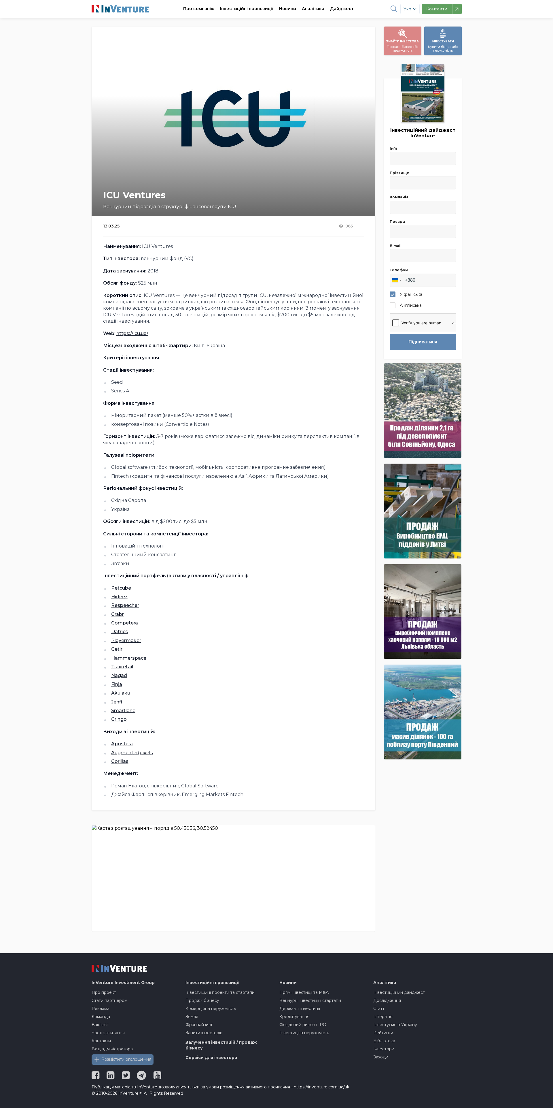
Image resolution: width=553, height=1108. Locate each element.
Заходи (380, 1057)
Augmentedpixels (132, 752)
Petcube (121, 588)
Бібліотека (384, 1040)
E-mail (396, 246)
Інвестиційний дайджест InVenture (422, 132)
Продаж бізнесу (202, 1000)
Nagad (119, 675)
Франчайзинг (199, 1024)
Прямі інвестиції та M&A (304, 992)
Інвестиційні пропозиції (246, 8)
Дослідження (387, 1000)
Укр (407, 9)
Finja (116, 684)
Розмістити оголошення (126, 1059)
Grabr (117, 614)
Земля (191, 1016)
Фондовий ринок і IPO (302, 1024)
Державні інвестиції (299, 1008)
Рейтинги (383, 1032)
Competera (124, 623)
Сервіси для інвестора (211, 1057)
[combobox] (396, 280)
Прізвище (399, 173)
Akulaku (120, 693)
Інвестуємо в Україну (395, 1024)
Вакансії (100, 1024)
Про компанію (198, 8)
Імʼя (393, 148)
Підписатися (422, 341)
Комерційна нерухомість (210, 1008)
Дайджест (342, 8)
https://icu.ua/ (132, 333)
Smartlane (123, 710)
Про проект (104, 992)
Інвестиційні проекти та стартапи (220, 992)
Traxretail (122, 666)
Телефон (399, 270)
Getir (116, 649)
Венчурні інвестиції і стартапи (310, 1000)
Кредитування (294, 1016)
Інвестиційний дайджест (399, 992)
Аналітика (313, 8)
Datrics (119, 631)
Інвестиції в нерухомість (304, 1032)
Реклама (100, 1008)
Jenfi (116, 702)
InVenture (123, 982)
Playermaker (126, 640)
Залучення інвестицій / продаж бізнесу (221, 1045)
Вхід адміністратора (112, 1048)
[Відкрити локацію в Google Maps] (233, 878)
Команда (101, 1016)
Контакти (101, 1040)
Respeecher (125, 605)
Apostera (122, 743)
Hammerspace (128, 658)
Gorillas (119, 761)
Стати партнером (109, 1000)
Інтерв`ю (383, 1016)
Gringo (119, 719)
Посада (397, 221)
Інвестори (383, 1048)
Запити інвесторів (203, 1032)
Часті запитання (108, 1032)
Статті (379, 1008)
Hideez (119, 596)
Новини (287, 8)
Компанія (399, 197)
